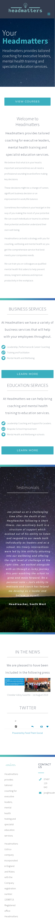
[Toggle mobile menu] (49, 14)
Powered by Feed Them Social (27, 732)
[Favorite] (47, 727)
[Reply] (32, 726)
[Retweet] (42, 726)
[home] (10, 766)
